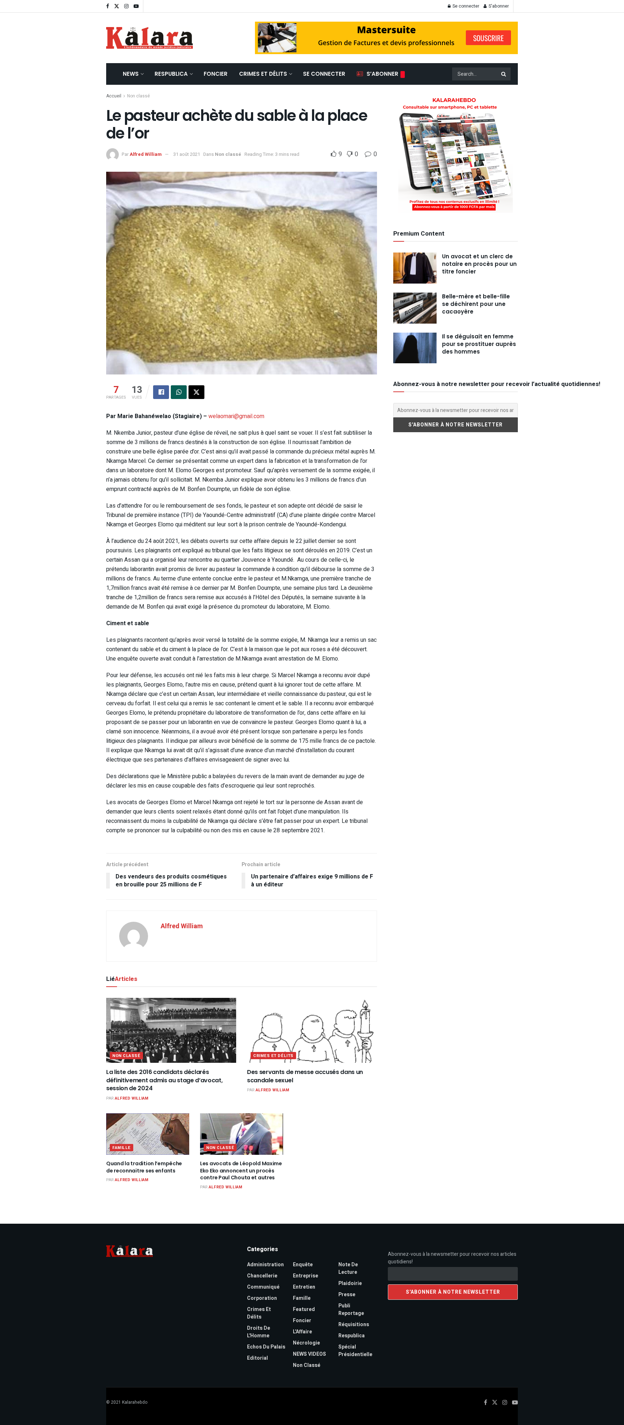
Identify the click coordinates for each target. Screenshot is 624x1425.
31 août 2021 (186, 154)
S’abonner (382, 74)
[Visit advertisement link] (386, 38)
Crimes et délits (263, 74)
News (131, 74)
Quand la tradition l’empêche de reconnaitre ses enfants (144, 1167)
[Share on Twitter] (196, 392)
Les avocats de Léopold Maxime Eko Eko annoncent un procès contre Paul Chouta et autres (241, 1170)
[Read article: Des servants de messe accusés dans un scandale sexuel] (312, 1030)
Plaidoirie (350, 1283)
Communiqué (263, 1287)
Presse (346, 1294)
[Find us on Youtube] (136, 6)
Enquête (303, 1264)
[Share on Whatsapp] (179, 392)
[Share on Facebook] (161, 392)
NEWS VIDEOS (309, 1354)
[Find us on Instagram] (126, 6)
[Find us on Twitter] (116, 6)
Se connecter (465, 6)
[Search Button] (504, 73)
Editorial (257, 1358)
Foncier (216, 74)
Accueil (113, 96)
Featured (304, 1309)
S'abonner (498, 6)
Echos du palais (266, 1347)
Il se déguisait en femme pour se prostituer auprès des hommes (479, 344)
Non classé (138, 96)
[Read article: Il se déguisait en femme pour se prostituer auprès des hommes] (415, 348)
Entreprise (305, 1276)
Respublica (171, 74)
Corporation (262, 1298)
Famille (121, 1148)
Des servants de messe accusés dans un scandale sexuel (305, 1076)
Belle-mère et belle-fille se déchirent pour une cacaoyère (476, 304)
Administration (265, 1264)
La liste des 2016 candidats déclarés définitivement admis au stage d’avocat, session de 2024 (164, 1080)
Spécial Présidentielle (355, 1350)
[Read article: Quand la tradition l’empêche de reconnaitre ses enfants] (147, 1134)
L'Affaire (302, 1332)
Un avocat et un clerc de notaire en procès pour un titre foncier (479, 264)
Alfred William (146, 154)
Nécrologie (306, 1343)
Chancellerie (262, 1276)
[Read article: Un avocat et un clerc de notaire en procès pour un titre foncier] (415, 268)
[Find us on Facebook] (107, 6)
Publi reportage (351, 1309)
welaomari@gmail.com (236, 416)
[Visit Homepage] (149, 38)
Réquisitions (353, 1324)
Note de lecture (348, 1268)
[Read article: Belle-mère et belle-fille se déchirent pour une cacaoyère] (415, 308)
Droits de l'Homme (258, 1332)
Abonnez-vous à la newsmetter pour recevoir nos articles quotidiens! (452, 1258)
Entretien (304, 1287)
